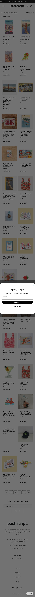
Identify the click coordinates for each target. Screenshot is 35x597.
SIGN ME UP (17, 302)
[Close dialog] (33, 285)
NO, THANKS (17, 306)
